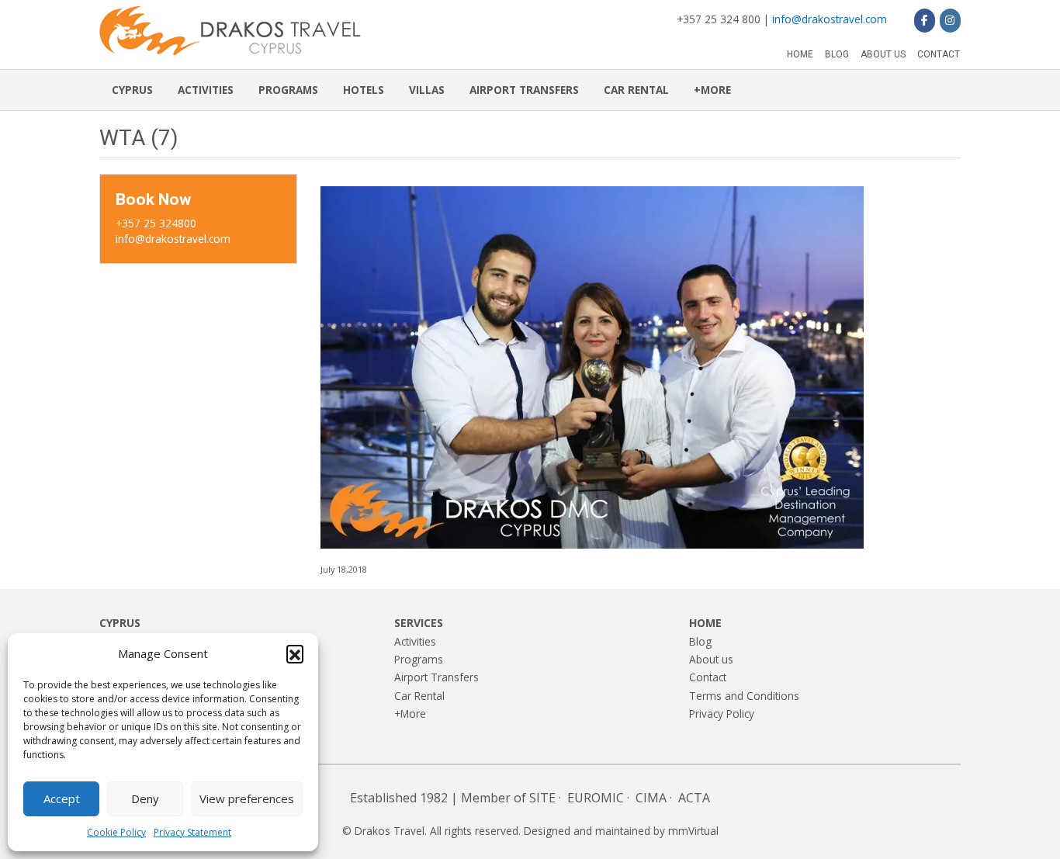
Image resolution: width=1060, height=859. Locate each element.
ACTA (694, 797)
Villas (427, 89)
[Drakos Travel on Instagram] (950, 20)
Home (800, 54)
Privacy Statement (192, 832)
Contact (938, 54)
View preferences (246, 798)
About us (883, 54)
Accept (61, 798)
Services (418, 622)
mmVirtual (693, 830)
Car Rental (636, 89)
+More (712, 89)
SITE (542, 797)
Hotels (363, 89)
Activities (206, 89)
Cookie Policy (116, 832)
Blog (837, 54)
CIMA (651, 797)
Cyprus (132, 89)
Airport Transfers (524, 89)
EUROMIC (595, 797)
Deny (145, 798)
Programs (288, 89)
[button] (295, 653)
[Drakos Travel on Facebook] (924, 20)
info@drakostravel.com (829, 19)
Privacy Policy (721, 713)
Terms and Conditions (744, 695)
